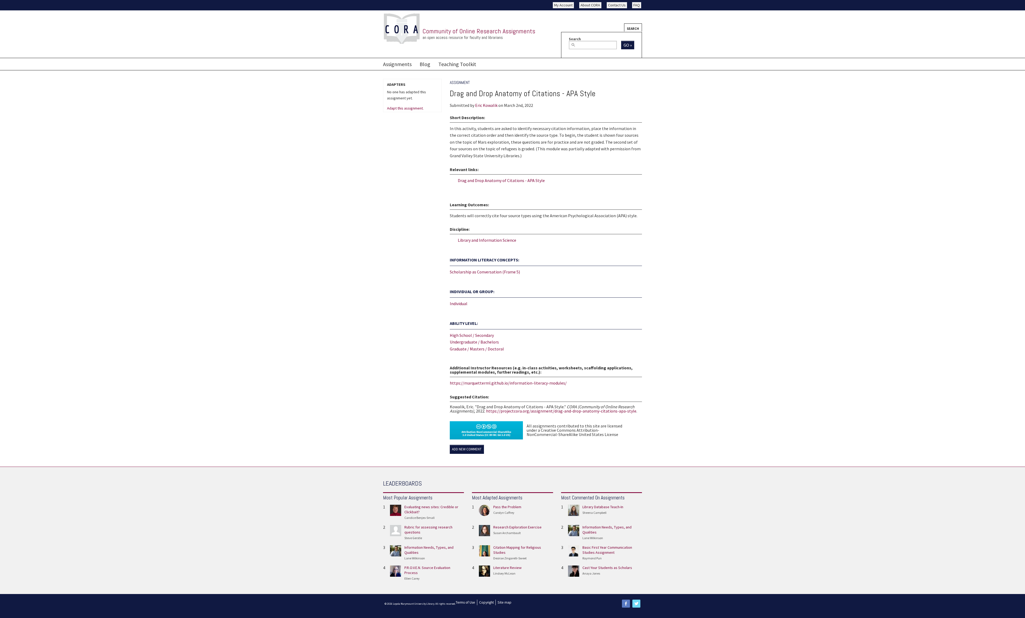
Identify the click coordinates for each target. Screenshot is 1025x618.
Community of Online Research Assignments (479, 31)
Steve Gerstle (413, 538)
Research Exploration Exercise (517, 527)
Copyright (486, 602)
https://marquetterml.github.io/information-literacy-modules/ (508, 383)
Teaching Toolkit (457, 64)
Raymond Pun (592, 558)
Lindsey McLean (504, 573)
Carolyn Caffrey (503, 513)
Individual (458, 303)
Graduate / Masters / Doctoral (477, 349)
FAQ (636, 5)
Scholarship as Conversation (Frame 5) (485, 271)
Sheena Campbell (594, 513)
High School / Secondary (472, 335)
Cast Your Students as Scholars (607, 567)
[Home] (401, 29)
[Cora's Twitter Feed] (636, 603)
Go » (628, 45)
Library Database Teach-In (602, 506)
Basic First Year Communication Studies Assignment (607, 550)
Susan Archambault (507, 533)
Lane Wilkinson (414, 558)
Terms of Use (465, 602)
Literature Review (507, 567)
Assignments (397, 64)
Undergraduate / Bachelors (474, 342)
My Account (563, 5)
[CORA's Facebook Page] (626, 603)
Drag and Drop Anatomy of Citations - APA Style (501, 180)
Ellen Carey (412, 578)
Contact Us (617, 5)
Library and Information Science (487, 240)
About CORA (590, 5)
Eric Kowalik (486, 105)
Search (633, 28)
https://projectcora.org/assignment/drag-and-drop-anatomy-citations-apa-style (561, 411)
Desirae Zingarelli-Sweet (510, 558)
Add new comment (467, 449)
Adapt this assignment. (405, 108)
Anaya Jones (591, 573)
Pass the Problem (507, 506)
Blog (425, 64)
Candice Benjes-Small (419, 518)
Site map (504, 602)
